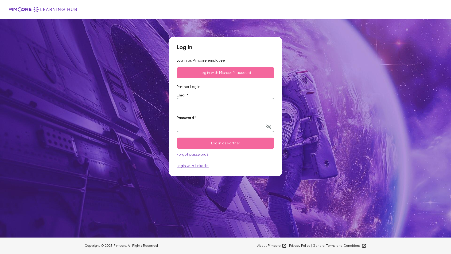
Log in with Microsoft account (225, 72)
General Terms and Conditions (337, 245)
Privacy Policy (299, 245)
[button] (268, 126)
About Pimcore (269, 245)
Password (186, 117)
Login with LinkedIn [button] (193, 165)
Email (182, 95)
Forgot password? (193, 154)
